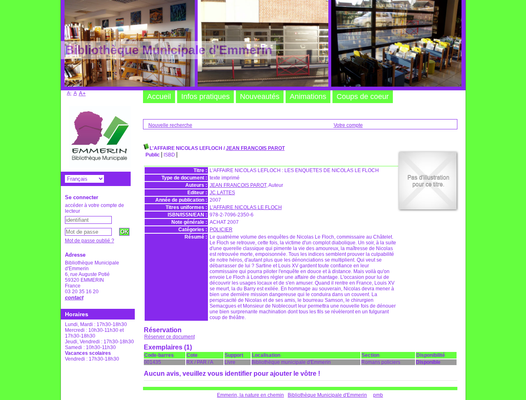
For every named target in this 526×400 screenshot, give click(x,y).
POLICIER (221, 229)
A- (69, 92)
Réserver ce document (169, 337)
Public (152, 155)
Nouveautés (259, 96)
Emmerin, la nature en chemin (250, 395)
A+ (82, 93)
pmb (378, 395)
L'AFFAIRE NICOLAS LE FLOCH (246, 207)
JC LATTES (222, 192)
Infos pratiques (205, 96)
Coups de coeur (363, 96)
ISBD (169, 155)
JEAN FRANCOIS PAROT (255, 148)
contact (74, 297)
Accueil (159, 96)
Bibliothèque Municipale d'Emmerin (327, 395)
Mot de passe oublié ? (89, 241)
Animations (308, 96)
